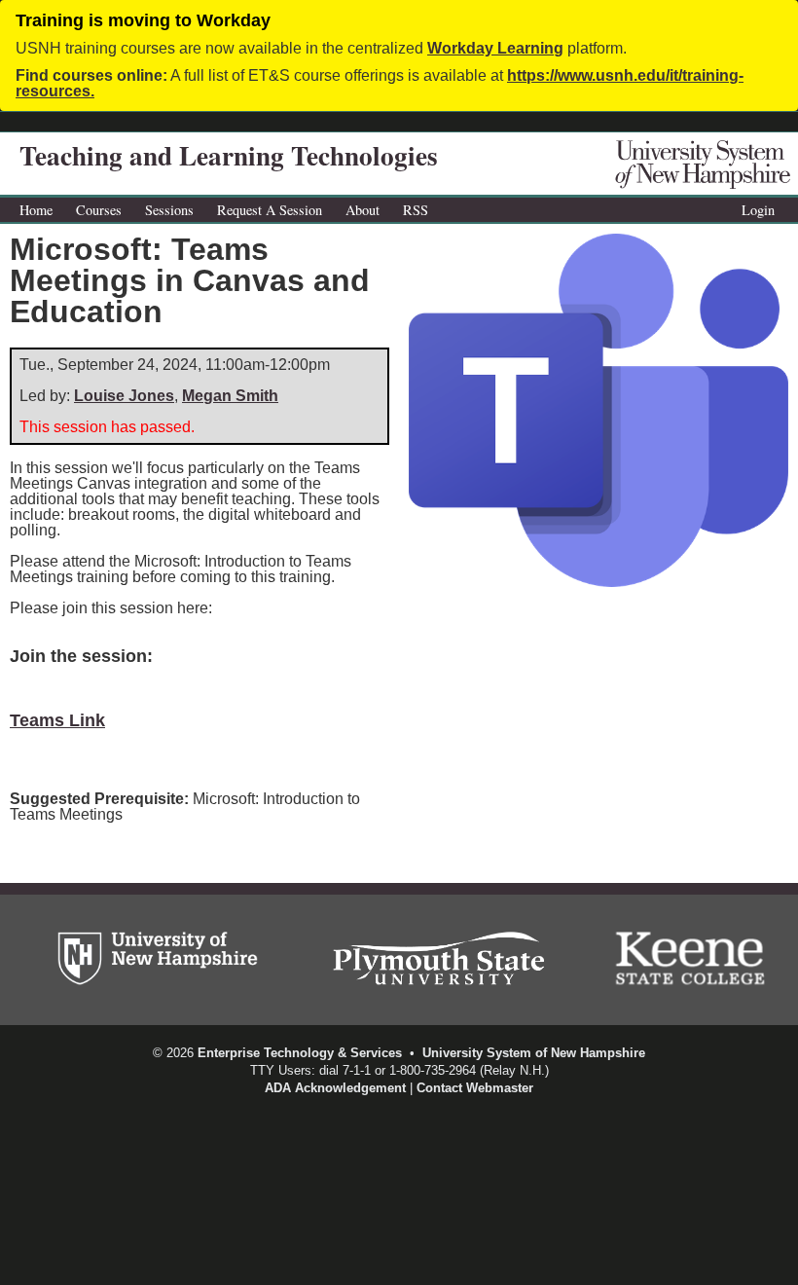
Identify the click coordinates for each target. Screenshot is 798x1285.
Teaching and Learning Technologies (228, 155)
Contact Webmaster (475, 1088)
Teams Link (57, 720)
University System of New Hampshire (533, 1053)
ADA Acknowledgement (335, 1088)
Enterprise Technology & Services (300, 1053)
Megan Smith (230, 395)
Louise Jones (124, 395)
